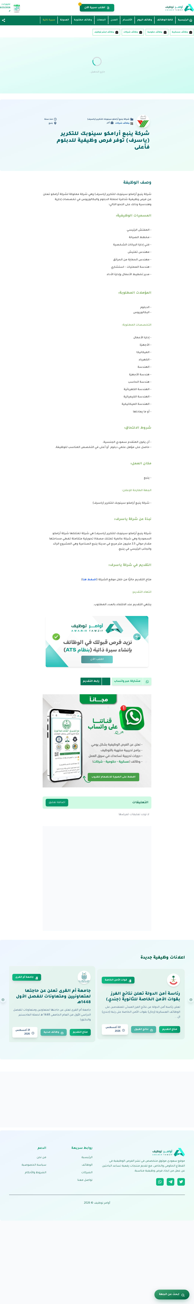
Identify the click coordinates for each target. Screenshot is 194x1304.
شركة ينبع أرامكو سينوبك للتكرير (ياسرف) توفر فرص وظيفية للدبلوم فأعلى (103, 141)
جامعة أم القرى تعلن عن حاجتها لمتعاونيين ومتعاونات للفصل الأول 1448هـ (53, 997)
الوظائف (87, 1165)
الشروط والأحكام (35, 1172)
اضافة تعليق (57, 802)
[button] (4, 20)
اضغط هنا (89, 579)
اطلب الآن (97, 659)
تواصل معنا (84, 1180)
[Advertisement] (97, 65)
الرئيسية (86, 1157)
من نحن (41, 1157)
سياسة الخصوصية (34, 1165)
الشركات (86, 1172)
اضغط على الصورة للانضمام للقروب (113, 776)
